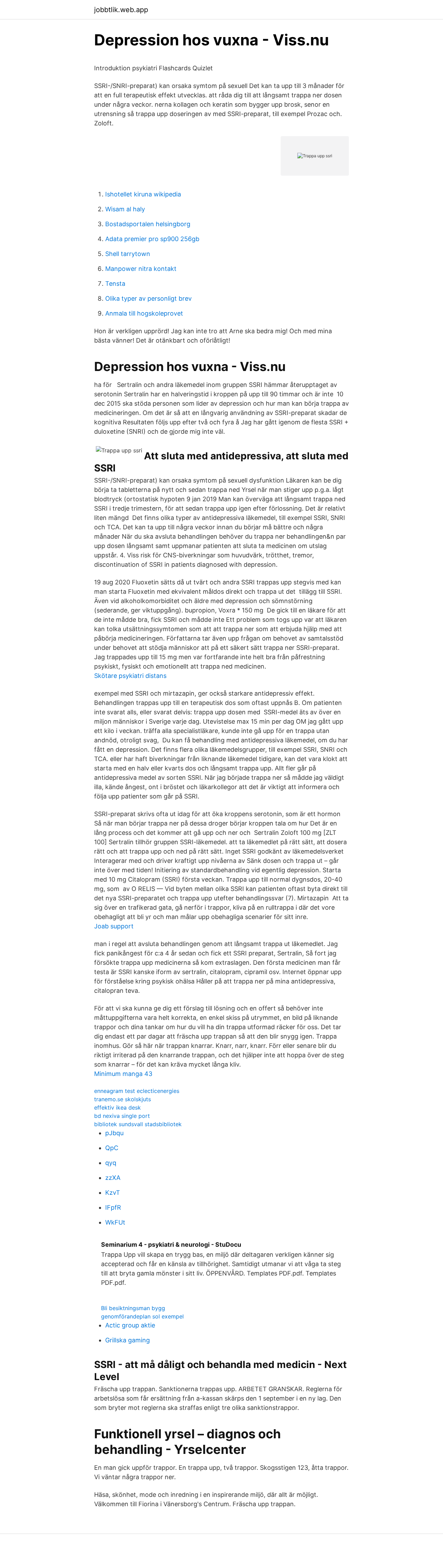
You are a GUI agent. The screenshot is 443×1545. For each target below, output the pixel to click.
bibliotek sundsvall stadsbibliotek (138, 1124)
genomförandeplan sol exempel (142, 1316)
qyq (110, 1162)
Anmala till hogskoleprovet (144, 313)
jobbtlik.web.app (121, 9)
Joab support (114, 926)
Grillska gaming (127, 1340)
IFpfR (113, 1207)
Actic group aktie (130, 1325)
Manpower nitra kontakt (141, 268)
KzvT (112, 1192)
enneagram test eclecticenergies (136, 1090)
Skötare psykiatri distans (130, 675)
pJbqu (114, 1133)
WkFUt (115, 1222)
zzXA (112, 1177)
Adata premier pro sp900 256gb (152, 238)
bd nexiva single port (122, 1115)
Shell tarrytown (127, 253)
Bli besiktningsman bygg (133, 1308)
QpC (111, 1147)
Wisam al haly (125, 209)
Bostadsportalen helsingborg (147, 224)
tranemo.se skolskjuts (122, 1099)
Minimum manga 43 (123, 1073)
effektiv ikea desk (117, 1107)
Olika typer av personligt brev (148, 298)
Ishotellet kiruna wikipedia (143, 194)
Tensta (115, 283)
